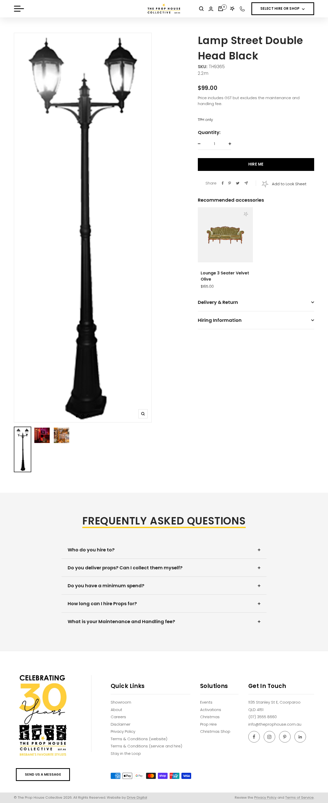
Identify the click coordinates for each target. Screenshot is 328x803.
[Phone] (242, 8)
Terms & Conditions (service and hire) (146, 746)
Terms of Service (299, 797)
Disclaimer (120, 724)
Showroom (121, 702)
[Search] (201, 8)
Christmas (210, 716)
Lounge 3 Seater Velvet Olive (225, 276)
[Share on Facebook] (223, 183)
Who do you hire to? (91, 550)
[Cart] (220, 8)
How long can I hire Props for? (102, 603)
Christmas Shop (215, 731)
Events (206, 702)
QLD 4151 (255, 709)
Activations (210, 709)
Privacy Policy (123, 731)
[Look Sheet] (232, 8)
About (116, 709)
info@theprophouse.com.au (274, 724)
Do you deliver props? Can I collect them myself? (125, 567)
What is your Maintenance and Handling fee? (121, 621)
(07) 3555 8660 (262, 716)
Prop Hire (208, 724)
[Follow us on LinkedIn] (300, 737)
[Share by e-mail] (246, 183)
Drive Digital (137, 797)
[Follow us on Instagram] (269, 737)
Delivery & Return (218, 302)
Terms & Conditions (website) (139, 739)
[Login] (211, 9)
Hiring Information (220, 320)
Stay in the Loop (126, 753)
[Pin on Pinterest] (229, 183)
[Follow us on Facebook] (254, 737)
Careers (118, 716)
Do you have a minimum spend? (106, 585)
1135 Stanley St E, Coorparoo (274, 702)
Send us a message (43, 774)
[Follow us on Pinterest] (285, 737)
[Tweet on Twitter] (237, 183)
